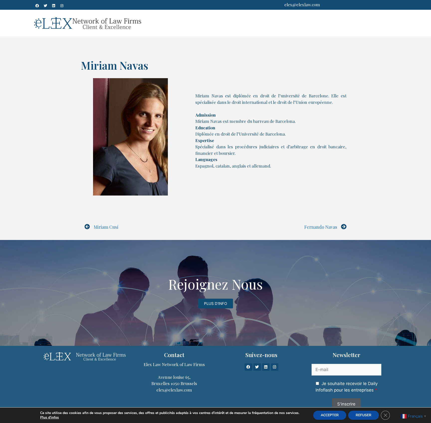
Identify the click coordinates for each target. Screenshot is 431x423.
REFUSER (363, 415)
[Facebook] (37, 5)
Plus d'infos (49, 417)
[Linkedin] (53, 5)
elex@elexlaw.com (302, 4)
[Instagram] (61, 5)
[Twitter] (45, 5)
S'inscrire (346, 404)
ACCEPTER (330, 415)
